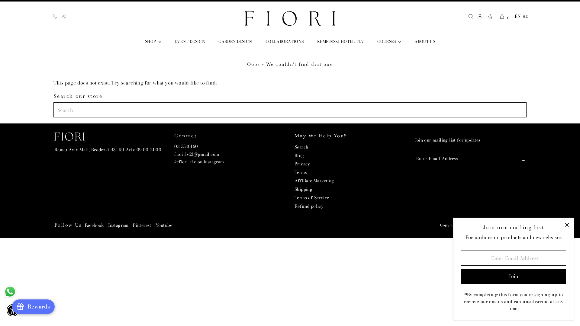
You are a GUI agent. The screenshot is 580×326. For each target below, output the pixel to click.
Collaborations (285, 41)
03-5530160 (186, 146)
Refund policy (309, 206)
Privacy (302, 164)
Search (301, 147)
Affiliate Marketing (314, 180)
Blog (299, 155)
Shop (151, 41)
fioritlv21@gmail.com (196, 154)
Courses (387, 41)
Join (515, 158)
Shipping (303, 189)
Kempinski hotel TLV (340, 41)
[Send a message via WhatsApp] (10, 292)
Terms (301, 172)
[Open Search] (471, 16)
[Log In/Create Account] (480, 16)
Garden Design (235, 41)
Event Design (190, 41)
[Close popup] (567, 224)
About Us (424, 41)
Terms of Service (312, 197)
